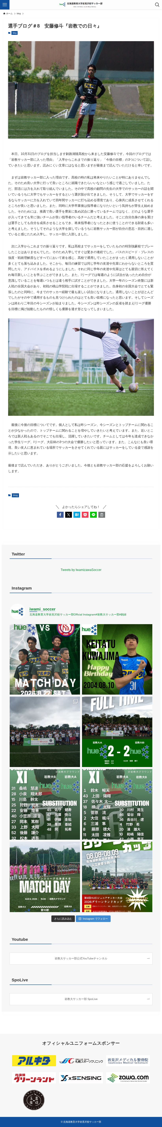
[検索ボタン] (157, 4)
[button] (60, 515)
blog (15, 33)
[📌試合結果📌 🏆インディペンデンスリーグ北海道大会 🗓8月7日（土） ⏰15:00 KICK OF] (117, 732)
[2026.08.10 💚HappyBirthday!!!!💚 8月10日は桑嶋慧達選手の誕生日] (117, 659)
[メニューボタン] (4, 4)
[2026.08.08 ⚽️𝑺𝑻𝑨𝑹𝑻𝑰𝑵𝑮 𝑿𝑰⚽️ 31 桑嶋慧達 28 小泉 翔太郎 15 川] (45, 804)
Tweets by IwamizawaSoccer (81, 570)
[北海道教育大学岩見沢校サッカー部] (81, 4)
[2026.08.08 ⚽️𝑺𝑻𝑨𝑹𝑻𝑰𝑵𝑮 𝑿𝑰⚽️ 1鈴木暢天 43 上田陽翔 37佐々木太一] (117, 804)
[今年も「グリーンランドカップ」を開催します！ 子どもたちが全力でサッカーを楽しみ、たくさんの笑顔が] (117, 877)
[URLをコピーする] (101, 515)
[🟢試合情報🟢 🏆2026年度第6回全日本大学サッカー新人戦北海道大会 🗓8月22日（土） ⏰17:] (45, 659)
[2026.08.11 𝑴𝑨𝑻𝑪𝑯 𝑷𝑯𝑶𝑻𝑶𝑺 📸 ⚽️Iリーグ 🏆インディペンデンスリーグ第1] (45, 732)
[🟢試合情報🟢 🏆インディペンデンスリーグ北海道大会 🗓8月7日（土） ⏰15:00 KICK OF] (45, 877)
